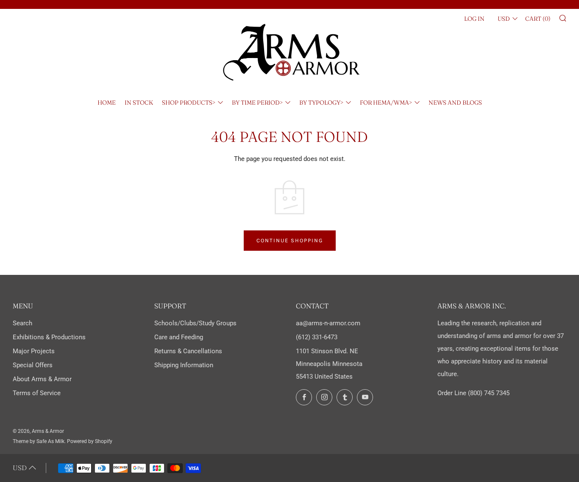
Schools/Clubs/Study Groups (195, 323)
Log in (474, 18)
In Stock (139, 102)
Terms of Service (37, 393)
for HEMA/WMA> (386, 102)
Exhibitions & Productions (49, 337)
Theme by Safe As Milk (38, 441)
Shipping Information (183, 365)
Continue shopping (289, 240)
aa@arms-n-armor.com (328, 323)
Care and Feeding (178, 337)
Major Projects (34, 351)
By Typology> (321, 102)
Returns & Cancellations (188, 351)
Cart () (538, 18)
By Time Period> (257, 102)
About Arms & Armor (42, 379)
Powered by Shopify (89, 441)
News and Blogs (455, 102)
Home (106, 102)
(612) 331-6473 (316, 337)
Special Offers (33, 365)
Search (22, 323)
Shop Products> (188, 102)
